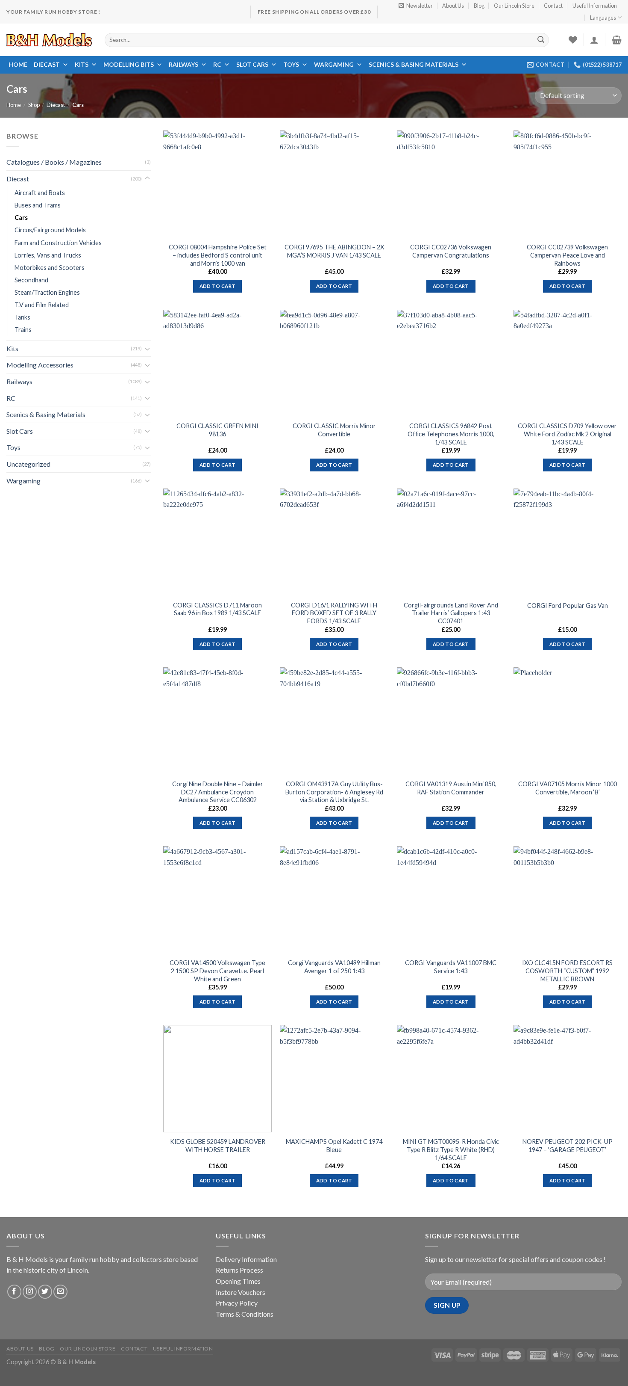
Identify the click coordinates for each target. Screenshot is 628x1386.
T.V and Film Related (42, 304)
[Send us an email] (60, 1292)
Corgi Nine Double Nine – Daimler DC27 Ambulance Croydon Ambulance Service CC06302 (217, 791)
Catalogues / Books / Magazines (54, 162)
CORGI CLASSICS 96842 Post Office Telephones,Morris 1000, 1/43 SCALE (451, 433)
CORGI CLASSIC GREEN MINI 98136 (217, 430)
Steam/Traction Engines (47, 292)
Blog (479, 5)
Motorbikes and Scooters (50, 267)
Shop (34, 104)
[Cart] (617, 39)
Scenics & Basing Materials (413, 64)
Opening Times (238, 1281)
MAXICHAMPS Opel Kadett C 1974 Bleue (334, 1145)
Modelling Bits (128, 64)
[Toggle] (147, 179)
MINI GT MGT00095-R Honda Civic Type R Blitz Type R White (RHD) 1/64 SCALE (451, 1149)
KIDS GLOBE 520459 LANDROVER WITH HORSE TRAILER (217, 1145)
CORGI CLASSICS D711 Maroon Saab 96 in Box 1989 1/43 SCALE (217, 609)
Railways (183, 64)
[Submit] (541, 40)
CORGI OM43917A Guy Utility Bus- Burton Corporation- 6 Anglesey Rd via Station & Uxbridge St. (334, 791)
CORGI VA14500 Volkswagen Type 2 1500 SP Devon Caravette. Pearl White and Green (217, 970)
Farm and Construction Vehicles (58, 242)
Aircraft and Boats (40, 193)
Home (18, 64)
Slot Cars (252, 64)
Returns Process (239, 1270)
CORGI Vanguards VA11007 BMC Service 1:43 (450, 966)
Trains (23, 329)
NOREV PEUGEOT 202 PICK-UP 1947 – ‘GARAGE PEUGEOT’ (567, 1145)
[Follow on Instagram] (30, 1292)
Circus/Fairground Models (50, 230)
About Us (453, 5)
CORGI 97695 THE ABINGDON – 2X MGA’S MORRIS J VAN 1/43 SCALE (334, 251)
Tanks (22, 317)
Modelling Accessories (39, 365)
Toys (291, 64)
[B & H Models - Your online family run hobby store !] (49, 40)
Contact (553, 5)
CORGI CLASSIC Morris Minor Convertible (334, 430)
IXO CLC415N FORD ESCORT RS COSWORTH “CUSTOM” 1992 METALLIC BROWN (567, 970)
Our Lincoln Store (514, 5)
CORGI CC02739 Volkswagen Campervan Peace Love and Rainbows (567, 255)
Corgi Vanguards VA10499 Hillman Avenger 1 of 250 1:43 (334, 966)
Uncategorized (28, 464)
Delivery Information (246, 1259)
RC (217, 64)
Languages (603, 17)
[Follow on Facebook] (14, 1292)
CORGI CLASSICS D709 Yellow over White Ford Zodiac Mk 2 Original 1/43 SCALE (567, 433)
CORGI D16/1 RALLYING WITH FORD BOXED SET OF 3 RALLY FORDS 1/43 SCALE (334, 613)
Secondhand (31, 280)
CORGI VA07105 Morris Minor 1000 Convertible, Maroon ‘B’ (567, 788)
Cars (21, 218)
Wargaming (334, 64)
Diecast (47, 64)
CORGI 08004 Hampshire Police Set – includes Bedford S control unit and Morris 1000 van (218, 255)
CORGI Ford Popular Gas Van (567, 605)
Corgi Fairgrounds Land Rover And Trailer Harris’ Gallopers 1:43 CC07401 (451, 613)
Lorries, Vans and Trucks (48, 255)
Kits (81, 64)
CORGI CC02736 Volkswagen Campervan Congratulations (450, 251)
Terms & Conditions (244, 1314)
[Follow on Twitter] (45, 1292)
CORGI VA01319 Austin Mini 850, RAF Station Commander (450, 788)
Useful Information (594, 5)
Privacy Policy (237, 1303)
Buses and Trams (38, 205)
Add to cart (218, 286)
